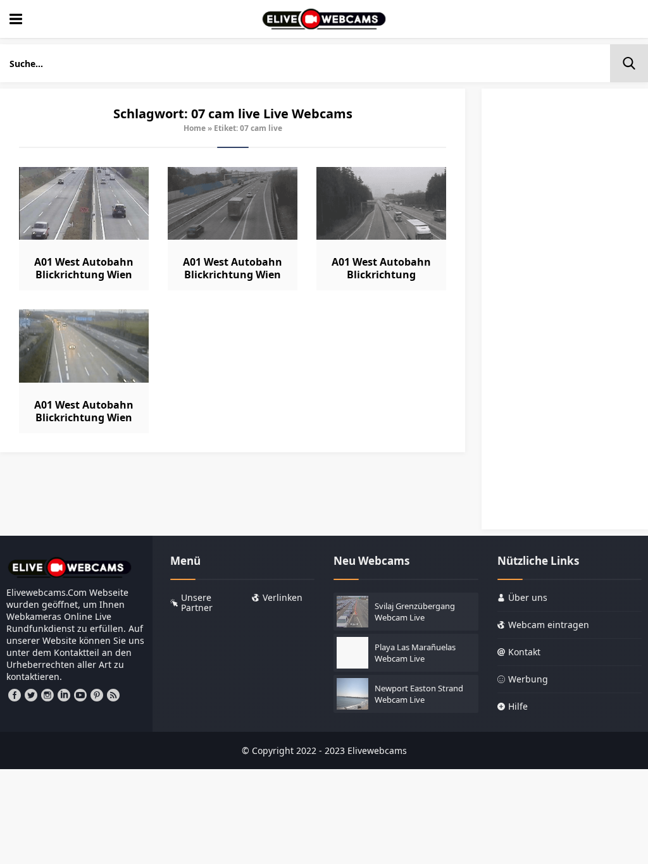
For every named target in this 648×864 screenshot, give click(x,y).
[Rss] (113, 695)
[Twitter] (31, 695)
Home (195, 128)
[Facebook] (14, 695)
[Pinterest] (96, 695)
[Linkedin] (64, 695)
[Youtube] (80, 695)
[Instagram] (47, 695)
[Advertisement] (564, 315)
